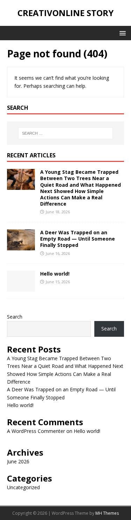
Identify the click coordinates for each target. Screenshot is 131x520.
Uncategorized (23, 487)
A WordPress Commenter (36, 431)
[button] (121, 33)
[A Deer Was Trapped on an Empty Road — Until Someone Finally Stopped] (21, 246)
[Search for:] (65, 133)
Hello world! (55, 273)
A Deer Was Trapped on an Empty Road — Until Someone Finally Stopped (77, 238)
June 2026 (18, 461)
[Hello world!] (21, 287)
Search (14, 316)
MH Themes (107, 513)
